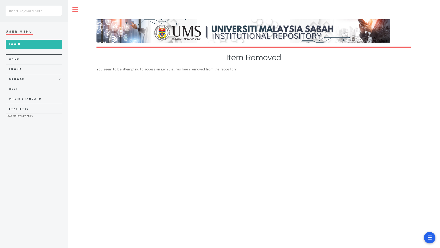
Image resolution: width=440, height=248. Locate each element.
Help (13, 89)
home (14, 59)
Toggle (75, 10)
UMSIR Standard (25, 99)
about (15, 69)
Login (15, 44)
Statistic (19, 109)
